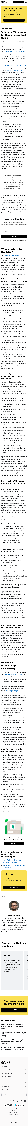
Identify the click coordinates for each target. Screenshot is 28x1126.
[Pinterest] (10, 1101)
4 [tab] (16, 992)
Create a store (14, 20)
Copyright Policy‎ (13, 1114)
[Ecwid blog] (2, 1101)
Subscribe (14, 236)
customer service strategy (15, 70)
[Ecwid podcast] (6, 1101)
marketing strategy (11, 691)
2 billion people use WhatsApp (14, 51)
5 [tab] (18, 992)
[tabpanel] (12, 970)
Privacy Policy (13, 1108)
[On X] (23, 41)
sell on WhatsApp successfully (13, 674)
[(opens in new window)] (8, 1104)
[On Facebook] (17, 41)
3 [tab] (14, 992)
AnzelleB (7, 955)
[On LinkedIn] (20, 41)
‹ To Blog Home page (7, 28)
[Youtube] (25, 1101)
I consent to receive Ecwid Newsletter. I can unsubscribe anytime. (14, 241)
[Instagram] (21, 1101)
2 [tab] (12, 992)
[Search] (25, 1094)
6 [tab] (20, 992)
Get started (19, 2)
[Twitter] (17, 1101)
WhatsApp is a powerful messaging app (13, 65)
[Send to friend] (26, 41)
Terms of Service (13, 1112)
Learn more (14, 843)
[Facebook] (14, 1101)
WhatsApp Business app (11, 256)
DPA (13, 1110)
